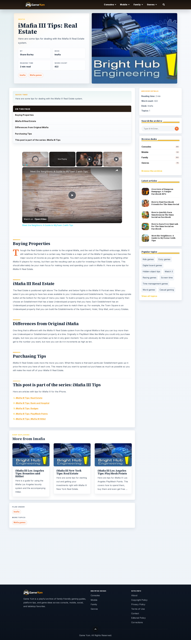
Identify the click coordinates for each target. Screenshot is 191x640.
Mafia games (36, 75)
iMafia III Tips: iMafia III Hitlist (31, 419)
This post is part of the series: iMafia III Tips (37, 140)
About (134, 595)
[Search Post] (177, 129)
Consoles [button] (109, 4)
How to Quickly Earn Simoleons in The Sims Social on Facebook (162, 214)
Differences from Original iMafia (31, 127)
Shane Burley (27, 54)
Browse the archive (151, 171)
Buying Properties (24, 115)
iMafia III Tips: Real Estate (29, 398)
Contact (135, 613)
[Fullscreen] (47, 164)
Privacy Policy (138, 604)
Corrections (137, 622)
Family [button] (137, 4)
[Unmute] (26, 164)
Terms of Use (138, 609)
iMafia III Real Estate (25, 121)
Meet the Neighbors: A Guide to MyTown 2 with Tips (59, 171)
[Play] (23, 164)
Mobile (160, 152)
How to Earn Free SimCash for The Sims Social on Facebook (164, 226)
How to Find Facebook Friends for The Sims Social (165, 203)
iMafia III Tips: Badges (27, 408)
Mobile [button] (124, 4)
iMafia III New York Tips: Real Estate (68, 472)
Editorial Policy (138, 618)
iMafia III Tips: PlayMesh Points (32, 413)
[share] (116, 170)
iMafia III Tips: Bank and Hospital (32, 403)
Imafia (21, 19)
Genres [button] (151, 4)
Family (160, 157)
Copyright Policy (139, 600)
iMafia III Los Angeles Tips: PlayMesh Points (112, 472)
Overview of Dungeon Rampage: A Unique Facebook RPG (162, 191)
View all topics (149, 296)
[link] (26, 171)
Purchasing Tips (23, 133)
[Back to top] (95, 629)
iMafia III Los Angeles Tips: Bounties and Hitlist (29, 473)
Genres (160, 163)
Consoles (160, 146)
